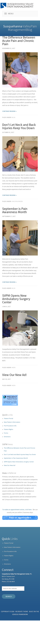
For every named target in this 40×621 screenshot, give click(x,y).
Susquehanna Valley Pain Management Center (17, 5)
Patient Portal (8, 418)
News (13, 367)
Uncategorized (17, 201)
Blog (13, 117)
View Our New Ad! (14, 375)
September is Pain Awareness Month (14, 210)
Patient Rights (8, 429)
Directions (7, 437)
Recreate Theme (21, 612)
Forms (6, 433)
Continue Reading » (9, 111)
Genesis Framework (20, 614)
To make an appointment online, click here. (17, 510)
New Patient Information (12, 422)
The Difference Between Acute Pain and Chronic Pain (18, 41)
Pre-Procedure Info (10, 426)
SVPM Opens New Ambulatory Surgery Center (16, 299)
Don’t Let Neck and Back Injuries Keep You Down (19, 126)
